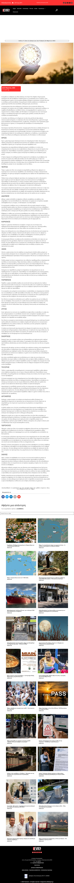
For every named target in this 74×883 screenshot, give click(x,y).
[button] (56, 10)
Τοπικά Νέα (19, 8)
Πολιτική (31, 8)
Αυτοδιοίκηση (25, 8)
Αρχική (14, 8)
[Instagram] (70, 3)
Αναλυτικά (9, 547)
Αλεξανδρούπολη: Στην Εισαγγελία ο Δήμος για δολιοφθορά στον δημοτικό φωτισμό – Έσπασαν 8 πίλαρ (20, 643)
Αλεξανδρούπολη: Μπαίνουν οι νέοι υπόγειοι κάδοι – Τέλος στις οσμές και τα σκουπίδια (52, 806)
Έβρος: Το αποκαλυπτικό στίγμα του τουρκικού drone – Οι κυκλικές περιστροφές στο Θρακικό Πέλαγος (52, 545)
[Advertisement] (37, 26)
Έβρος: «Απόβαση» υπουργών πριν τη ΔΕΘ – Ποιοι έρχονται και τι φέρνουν (20, 708)
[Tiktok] (68, 3)
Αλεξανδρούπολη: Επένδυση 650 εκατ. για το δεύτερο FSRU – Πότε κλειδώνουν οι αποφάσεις (21, 611)
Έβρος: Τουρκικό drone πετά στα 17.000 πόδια (17, 577)
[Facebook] (65, 3)
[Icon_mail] (63, 3)
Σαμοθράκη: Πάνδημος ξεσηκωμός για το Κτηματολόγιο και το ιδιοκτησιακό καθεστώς (20, 545)
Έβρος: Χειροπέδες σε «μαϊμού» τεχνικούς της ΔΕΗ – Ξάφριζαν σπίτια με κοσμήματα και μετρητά (19, 741)
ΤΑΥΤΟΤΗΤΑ (37, 865)
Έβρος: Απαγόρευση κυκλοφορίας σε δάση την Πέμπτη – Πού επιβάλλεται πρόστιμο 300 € (53, 839)
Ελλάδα (35, 8)
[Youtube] (72, 3)
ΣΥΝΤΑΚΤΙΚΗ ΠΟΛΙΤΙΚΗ (46, 870)
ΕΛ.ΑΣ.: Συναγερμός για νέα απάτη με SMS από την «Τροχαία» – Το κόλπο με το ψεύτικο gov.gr (50, 741)
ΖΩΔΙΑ (5, 501)
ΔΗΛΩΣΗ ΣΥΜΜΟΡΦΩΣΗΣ (37, 867)
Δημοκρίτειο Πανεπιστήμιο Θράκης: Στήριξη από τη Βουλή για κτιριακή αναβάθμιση (21, 839)
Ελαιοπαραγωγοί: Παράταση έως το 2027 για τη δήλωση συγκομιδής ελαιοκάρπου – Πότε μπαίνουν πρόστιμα (52, 578)
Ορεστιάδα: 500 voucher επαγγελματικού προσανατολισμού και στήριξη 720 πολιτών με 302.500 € (21, 806)
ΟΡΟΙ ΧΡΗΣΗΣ (25, 870)
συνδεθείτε (20, 509)
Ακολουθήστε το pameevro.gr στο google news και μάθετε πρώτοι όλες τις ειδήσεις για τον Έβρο (26, 488)
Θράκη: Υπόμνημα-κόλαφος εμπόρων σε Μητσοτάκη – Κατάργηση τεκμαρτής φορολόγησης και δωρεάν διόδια (52, 774)
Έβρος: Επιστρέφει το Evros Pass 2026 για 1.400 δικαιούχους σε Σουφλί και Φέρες (53, 708)
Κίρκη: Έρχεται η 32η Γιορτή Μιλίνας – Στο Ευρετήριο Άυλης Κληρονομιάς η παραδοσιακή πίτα (20, 676)
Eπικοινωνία (15, 11)
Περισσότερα (41, 8)
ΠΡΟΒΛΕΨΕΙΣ (12, 501)
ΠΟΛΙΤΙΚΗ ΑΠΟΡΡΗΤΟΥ (34, 870)
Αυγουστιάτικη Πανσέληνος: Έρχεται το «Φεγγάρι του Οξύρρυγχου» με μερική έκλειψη (51, 643)
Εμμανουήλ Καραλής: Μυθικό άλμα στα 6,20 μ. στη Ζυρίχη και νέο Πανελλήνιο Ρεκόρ (52, 676)
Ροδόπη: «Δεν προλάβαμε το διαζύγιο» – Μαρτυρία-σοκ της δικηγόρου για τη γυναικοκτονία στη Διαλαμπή (20, 774)
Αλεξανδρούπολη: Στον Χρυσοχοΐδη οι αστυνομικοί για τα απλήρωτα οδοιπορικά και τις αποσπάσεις (52, 611)
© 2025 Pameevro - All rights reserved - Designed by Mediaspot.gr (37, 881)
